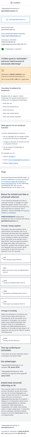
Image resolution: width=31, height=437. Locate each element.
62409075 (12, 156)
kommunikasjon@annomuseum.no (19, 160)
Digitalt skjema (13, 163)
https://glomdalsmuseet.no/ (11, 36)
